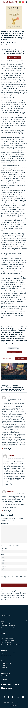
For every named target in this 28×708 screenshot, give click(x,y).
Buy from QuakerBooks (14, 57)
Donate (3, 665)
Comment (5, 523)
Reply (5, 448)
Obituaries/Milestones (6, 636)
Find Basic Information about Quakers (10, 644)
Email (3, 560)
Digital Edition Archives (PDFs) (8, 652)
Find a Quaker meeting (7, 638)
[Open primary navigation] (26, 2)
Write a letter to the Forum (8, 625)
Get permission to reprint (7, 627)
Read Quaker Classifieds (7, 640)
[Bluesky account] (18, 697)
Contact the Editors (6, 615)
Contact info (4, 675)
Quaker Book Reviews (14, 352)
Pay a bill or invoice (6, 663)
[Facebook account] (4, 697)
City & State (4, 548)
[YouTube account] (23, 697)
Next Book (21, 358)
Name (3, 554)
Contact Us (4, 667)
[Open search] (16, 2)
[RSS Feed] (13, 697)
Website (3, 566)
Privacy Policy (14, 705)
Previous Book (7, 358)
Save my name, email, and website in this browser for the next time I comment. (15, 577)
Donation (4, 679)
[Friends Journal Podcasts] (8, 697)
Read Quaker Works (6, 642)
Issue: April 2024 (14, 348)
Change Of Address (6, 655)
